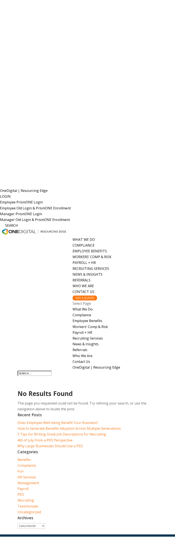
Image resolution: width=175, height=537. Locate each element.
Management (28, 483)
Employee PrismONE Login (21, 202)
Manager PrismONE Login (21, 214)
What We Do (84, 239)
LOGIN (5, 196)
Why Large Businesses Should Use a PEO (50, 446)
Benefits (24, 459)
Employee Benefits (90, 251)
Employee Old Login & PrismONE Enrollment (35, 208)
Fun (20, 471)
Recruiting (26, 500)
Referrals (81, 280)
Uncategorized (29, 512)
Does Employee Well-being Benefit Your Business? (58, 422)
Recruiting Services (91, 268)
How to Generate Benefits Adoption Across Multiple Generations (69, 428)
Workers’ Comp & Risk (92, 257)
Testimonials (28, 506)
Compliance (84, 245)
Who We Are (83, 286)
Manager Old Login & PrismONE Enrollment (35, 219)
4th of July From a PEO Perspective (45, 440)
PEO (21, 494)
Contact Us (83, 291)
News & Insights (87, 274)
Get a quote (85, 298)
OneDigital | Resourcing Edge (24, 190)
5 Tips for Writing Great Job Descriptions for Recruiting (62, 434)
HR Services (27, 477)
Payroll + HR (84, 262)
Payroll (23, 488)
